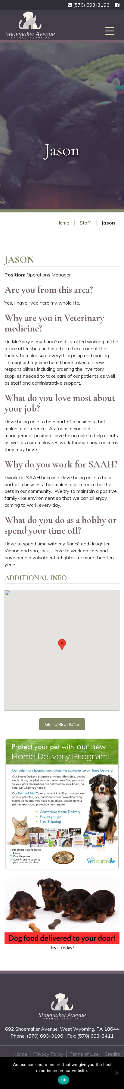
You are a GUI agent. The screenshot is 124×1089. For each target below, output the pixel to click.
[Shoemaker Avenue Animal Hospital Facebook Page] (117, 5)
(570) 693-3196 (91, 5)
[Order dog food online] (62, 913)
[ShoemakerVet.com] (62, 1006)
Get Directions (62, 724)
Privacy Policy (48, 1054)
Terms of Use (84, 1054)
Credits (112, 1054)
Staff (85, 223)
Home (62, 223)
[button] (62, 645)
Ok (63, 1080)
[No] (116, 1073)
